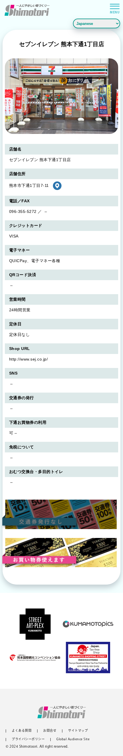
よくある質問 (21, 731)
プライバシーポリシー (28, 739)
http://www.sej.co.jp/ (28, 359)
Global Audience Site (73, 739)
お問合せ (49, 731)
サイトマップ (78, 731)
